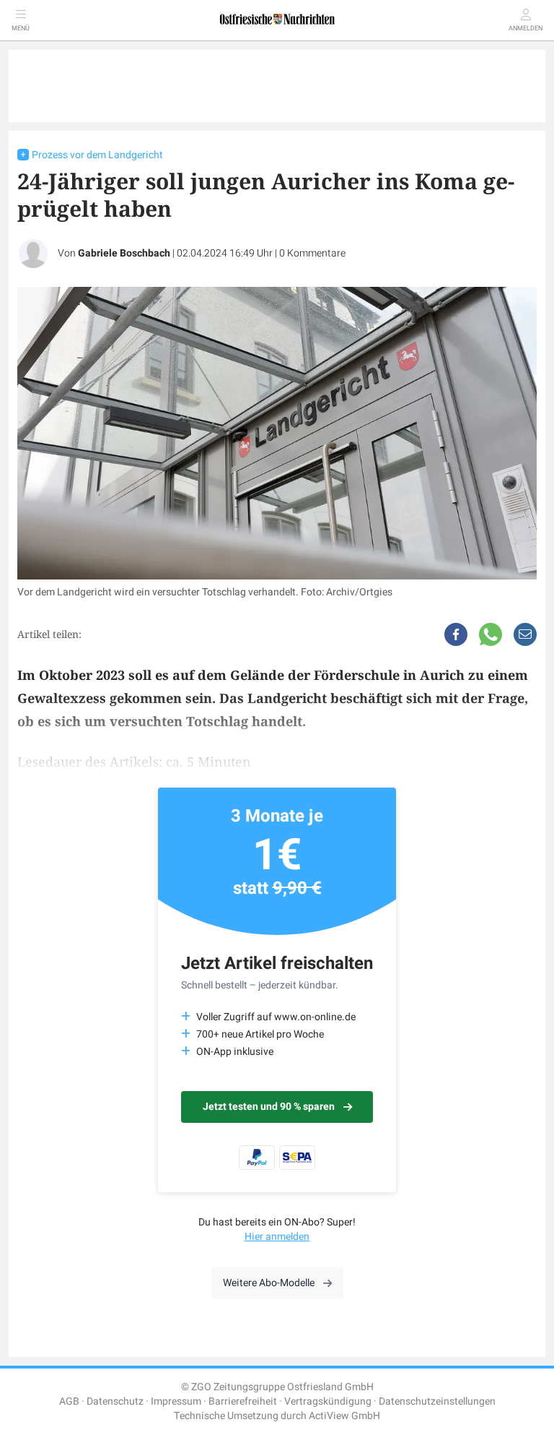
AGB (69, 1401)
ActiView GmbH (344, 1415)
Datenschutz (115, 1401)
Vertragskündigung (327, 1401)
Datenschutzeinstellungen (437, 1401)
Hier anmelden (277, 1236)
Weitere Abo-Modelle (269, 1282)
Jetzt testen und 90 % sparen (269, 1106)
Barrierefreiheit (242, 1401)
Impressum (176, 1401)
